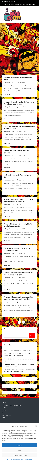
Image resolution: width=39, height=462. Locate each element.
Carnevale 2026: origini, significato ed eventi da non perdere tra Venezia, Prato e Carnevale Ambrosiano (19, 370)
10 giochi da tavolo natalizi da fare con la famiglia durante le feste (19, 103)
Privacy (4, 417)
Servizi (4, 413)
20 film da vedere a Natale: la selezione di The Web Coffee (19, 127)
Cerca (5, 329)
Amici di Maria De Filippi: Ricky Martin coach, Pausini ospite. (18, 224)
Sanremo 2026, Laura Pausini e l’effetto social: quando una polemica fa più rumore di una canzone (18, 354)
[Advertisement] (19, 42)
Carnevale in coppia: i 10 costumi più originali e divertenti (17, 249)
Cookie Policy (9, 459)
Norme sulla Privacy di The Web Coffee (22, 459)
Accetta (19, 445)
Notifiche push (5, 408)
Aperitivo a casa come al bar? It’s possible (16, 151)
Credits (4, 410)
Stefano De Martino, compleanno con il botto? (18, 78)
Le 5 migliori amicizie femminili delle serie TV (19, 176)
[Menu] (36, 14)
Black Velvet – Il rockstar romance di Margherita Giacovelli (18, 350)
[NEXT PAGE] (23, 322)
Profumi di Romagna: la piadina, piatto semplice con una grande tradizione (18, 298)
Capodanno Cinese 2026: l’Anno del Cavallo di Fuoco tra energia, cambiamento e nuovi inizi (19, 365)
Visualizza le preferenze (19, 455)
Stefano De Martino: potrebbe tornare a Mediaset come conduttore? (19, 200)
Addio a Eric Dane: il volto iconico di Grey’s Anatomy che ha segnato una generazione (18, 360)
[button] (36, 426)
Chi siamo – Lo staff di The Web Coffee (11, 405)
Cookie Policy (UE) (6, 415)
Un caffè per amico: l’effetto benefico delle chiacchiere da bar (18, 273)
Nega (19, 450)
